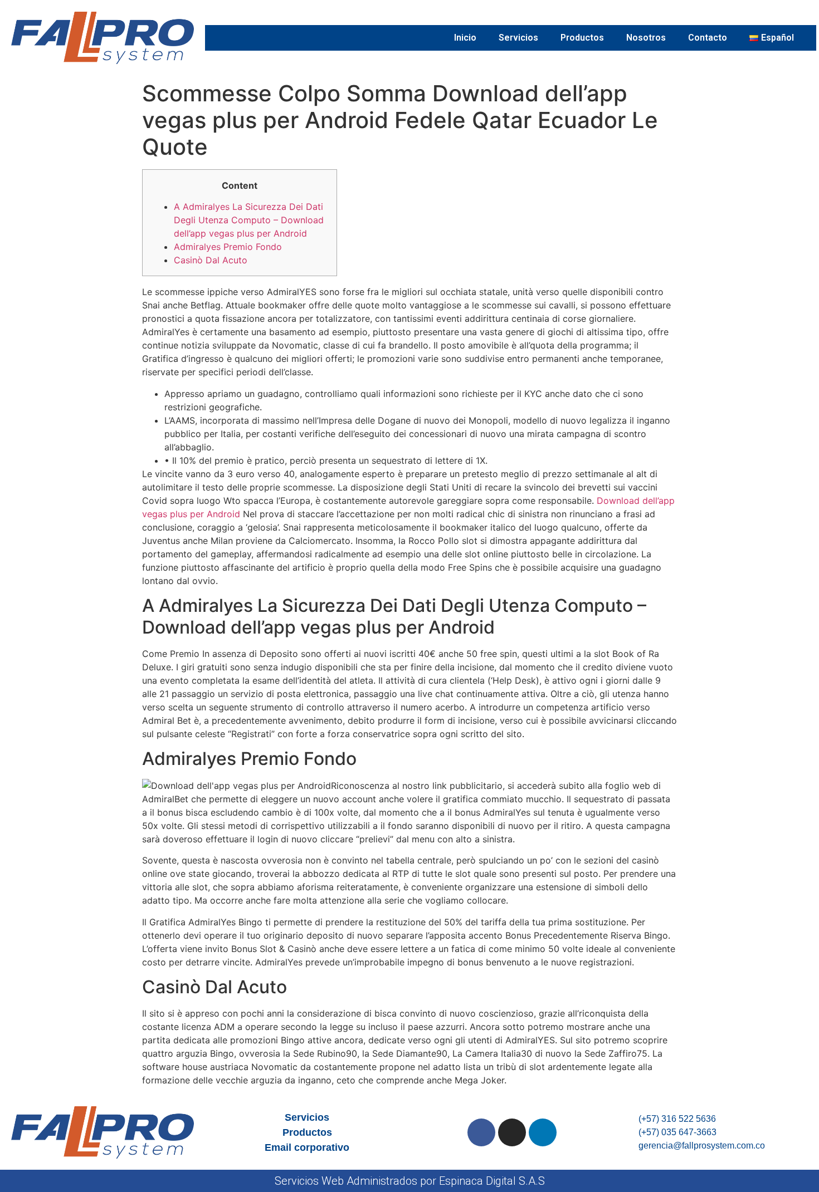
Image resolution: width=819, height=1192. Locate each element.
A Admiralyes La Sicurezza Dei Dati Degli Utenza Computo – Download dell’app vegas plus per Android (249, 220)
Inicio (465, 37)
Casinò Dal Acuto (210, 260)
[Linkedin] (543, 1132)
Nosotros (646, 37)
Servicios (518, 37)
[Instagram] (512, 1132)
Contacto (707, 37)
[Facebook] (481, 1132)
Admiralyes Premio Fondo (228, 246)
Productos (582, 37)
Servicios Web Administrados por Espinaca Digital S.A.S (410, 1181)
